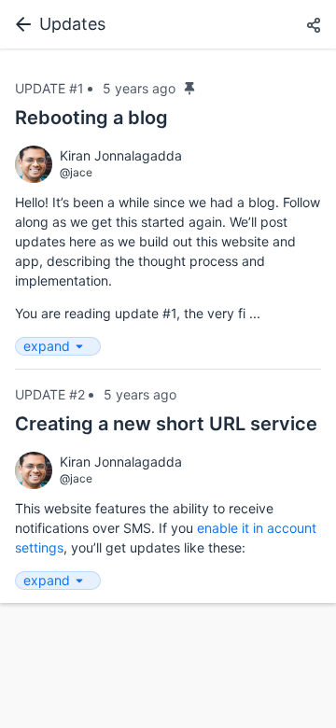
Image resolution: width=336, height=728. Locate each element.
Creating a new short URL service (166, 424)
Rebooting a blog (91, 117)
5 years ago (139, 88)
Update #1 (49, 88)
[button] (313, 26)
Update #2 (50, 394)
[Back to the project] (19, 24)
